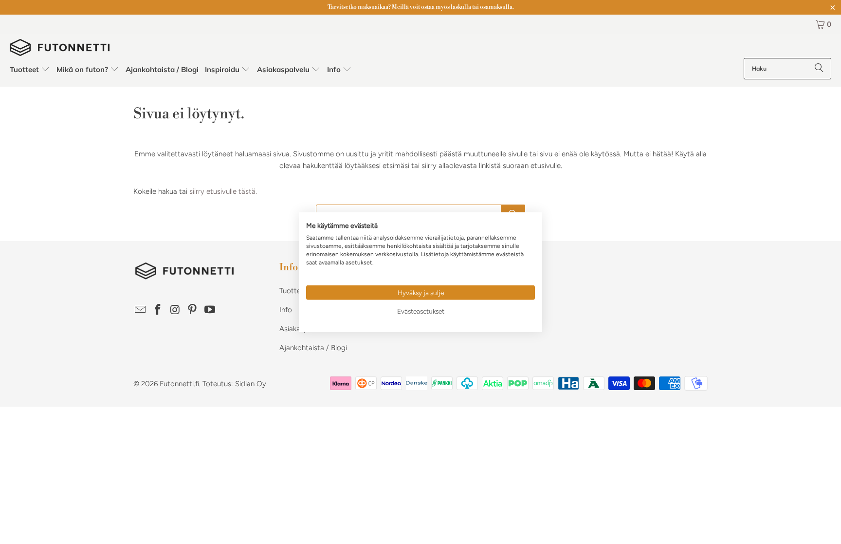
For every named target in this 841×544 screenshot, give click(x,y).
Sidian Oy (250, 383)
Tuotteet (293, 290)
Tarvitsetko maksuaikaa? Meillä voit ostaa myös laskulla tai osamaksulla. (421, 7)
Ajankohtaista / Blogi (313, 347)
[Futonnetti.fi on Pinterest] (192, 310)
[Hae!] (819, 68)
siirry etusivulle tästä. (223, 191)
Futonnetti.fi (179, 383)
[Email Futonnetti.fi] (140, 310)
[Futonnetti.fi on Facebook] (158, 310)
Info (285, 309)
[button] (30, 70)
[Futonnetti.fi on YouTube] (210, 310)
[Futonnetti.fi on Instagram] (175, 310)
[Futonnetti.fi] (60, 48)
